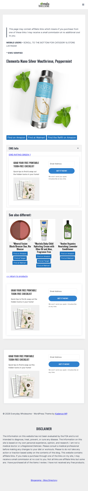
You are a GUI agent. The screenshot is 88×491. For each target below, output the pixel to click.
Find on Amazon (16, 137)
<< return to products (17, 276)
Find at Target (20, 258)
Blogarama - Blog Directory (44, 480)
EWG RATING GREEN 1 (20, 154)
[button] (26, 189)
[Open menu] (83, 4)
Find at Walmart (36, 137)
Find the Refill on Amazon (62, 137)
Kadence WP (61, 413)
